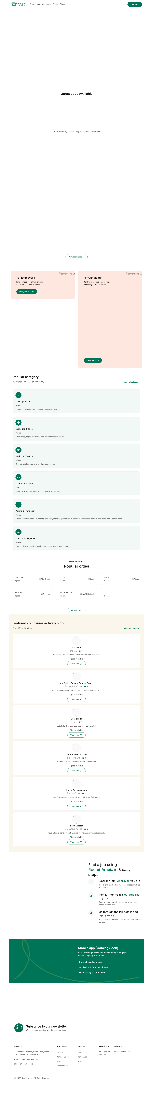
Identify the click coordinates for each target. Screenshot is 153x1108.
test (13, 148)
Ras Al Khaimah (66, 592)
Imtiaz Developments (76, 790)
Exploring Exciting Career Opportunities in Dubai (114, 178)
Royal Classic (76, 826)
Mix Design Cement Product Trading (76, 683)
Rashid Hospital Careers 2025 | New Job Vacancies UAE (75, 229)
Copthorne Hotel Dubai (76, 754)
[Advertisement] (76, 113)
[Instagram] (27, 1064)
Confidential (76, 719)
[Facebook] (32, 1064)
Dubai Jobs (90, 172)
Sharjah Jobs (68, 175)
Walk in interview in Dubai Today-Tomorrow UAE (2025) (73, 181)
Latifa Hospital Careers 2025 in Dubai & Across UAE (31, 226)
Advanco (76, 647)
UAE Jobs (79, 175)
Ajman (107, 577)
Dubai (62, 577)
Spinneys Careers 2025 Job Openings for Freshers (76, 253)
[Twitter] (21, 1064)
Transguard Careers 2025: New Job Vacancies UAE (30, 253)
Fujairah (18, 592)
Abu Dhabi (19, 577)
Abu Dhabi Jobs (72, 172)
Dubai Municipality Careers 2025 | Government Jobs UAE (119, 253)
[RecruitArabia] (18, 4)
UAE (80, 686)
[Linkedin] (16, 1064)
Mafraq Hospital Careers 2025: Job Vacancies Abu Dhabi (120, 229)
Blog (27, 144)
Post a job (134, 4)
